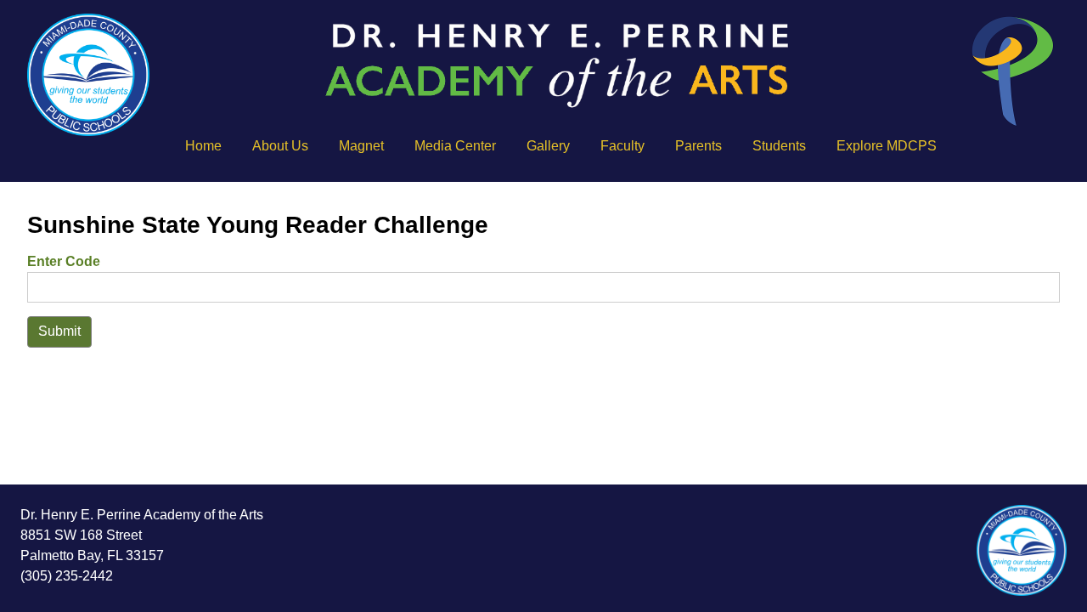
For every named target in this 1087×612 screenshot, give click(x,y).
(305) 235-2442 (66, 576)
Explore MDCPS (886, 146)
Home (203, 146)
